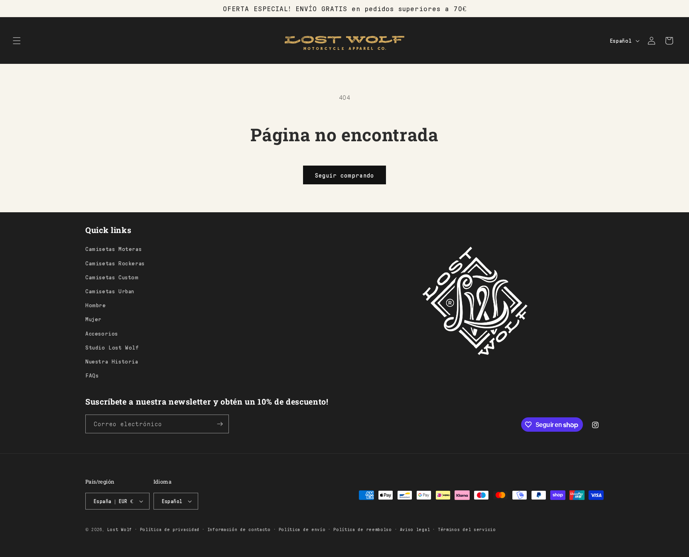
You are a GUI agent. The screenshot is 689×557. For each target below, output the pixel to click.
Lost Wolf (119, 529)
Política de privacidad (169, 529)
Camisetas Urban (109, 290)
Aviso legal (415, 529)
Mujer (93, 318)
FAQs (91, 375)
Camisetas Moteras (113, 248)
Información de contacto (239, 529)
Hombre (95, 304)
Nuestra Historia (111, 361)
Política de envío (302, 529)
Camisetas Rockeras (115, 263)
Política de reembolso (362, 529)
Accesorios (101, 333)
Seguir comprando (344, 175)
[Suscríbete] (219, 424)
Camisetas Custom (112, 276)
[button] (17, 40)
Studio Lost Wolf (112, 347)
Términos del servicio (467, 529)
